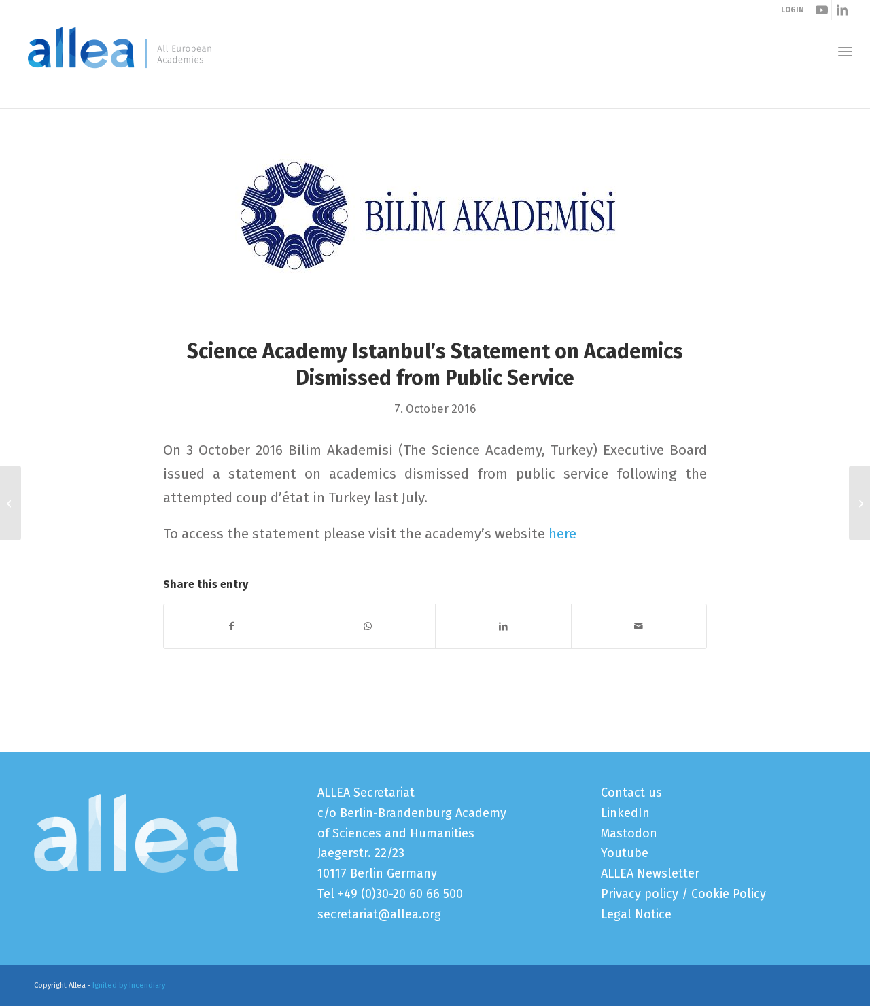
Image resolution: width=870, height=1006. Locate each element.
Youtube (624, 853)
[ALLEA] (120, 51)
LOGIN (792, 9)
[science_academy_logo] (435, 232)
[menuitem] (845, 51)
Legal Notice (636, 914)
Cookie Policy (728, 893)
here (562, 533)
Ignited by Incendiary (128, 985)
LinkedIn (625, 812)
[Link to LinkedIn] (842, 10)
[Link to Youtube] (821, 10)
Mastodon (629, 833)
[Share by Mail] (639, 626)
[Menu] (845, 51)
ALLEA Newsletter (650, 873)
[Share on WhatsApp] (368, 626)
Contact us (631, 792)
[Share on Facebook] (232, 626)
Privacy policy (639, 893)
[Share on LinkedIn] (503, 626)
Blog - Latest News (80, 94)
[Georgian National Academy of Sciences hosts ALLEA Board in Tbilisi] (10, 503)
